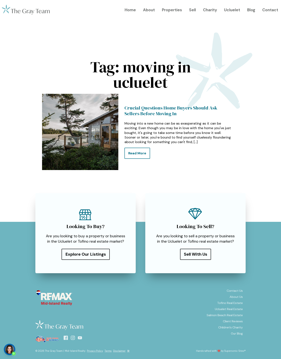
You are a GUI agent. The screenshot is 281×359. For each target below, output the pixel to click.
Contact (270, 9)
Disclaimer (119, 351)
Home (130, 9)
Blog (251, 9)
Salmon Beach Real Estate (225, 315)
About (149, 9)
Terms (108, 351)
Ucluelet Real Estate (229, 309)
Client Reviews (233, 321)
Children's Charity (230, 327)
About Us (236, 297)
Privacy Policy (95, 351)
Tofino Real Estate (230, 303)
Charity (210, 9)
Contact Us (235, 291)
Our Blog (237, 333)
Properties (172, 9)
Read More (137, 153)
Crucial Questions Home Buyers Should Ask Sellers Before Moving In (170, 111)
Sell (192, 9)
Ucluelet (232, 9)
